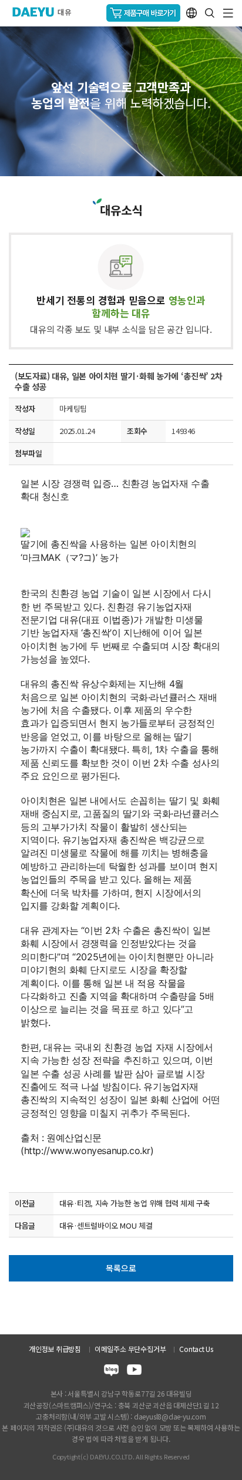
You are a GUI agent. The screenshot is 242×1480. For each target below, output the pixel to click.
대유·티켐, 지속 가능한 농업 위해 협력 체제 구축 (134, 1203)
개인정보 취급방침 (55, 1349)
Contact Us (196, 1349)
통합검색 (209, 13)
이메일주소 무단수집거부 (130, 1349)
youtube (134, 1371)
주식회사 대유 (47, 12)
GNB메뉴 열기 (228, 13)
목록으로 (121, 1268)
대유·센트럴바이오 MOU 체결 (105, 1225)
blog (111, 1371)
